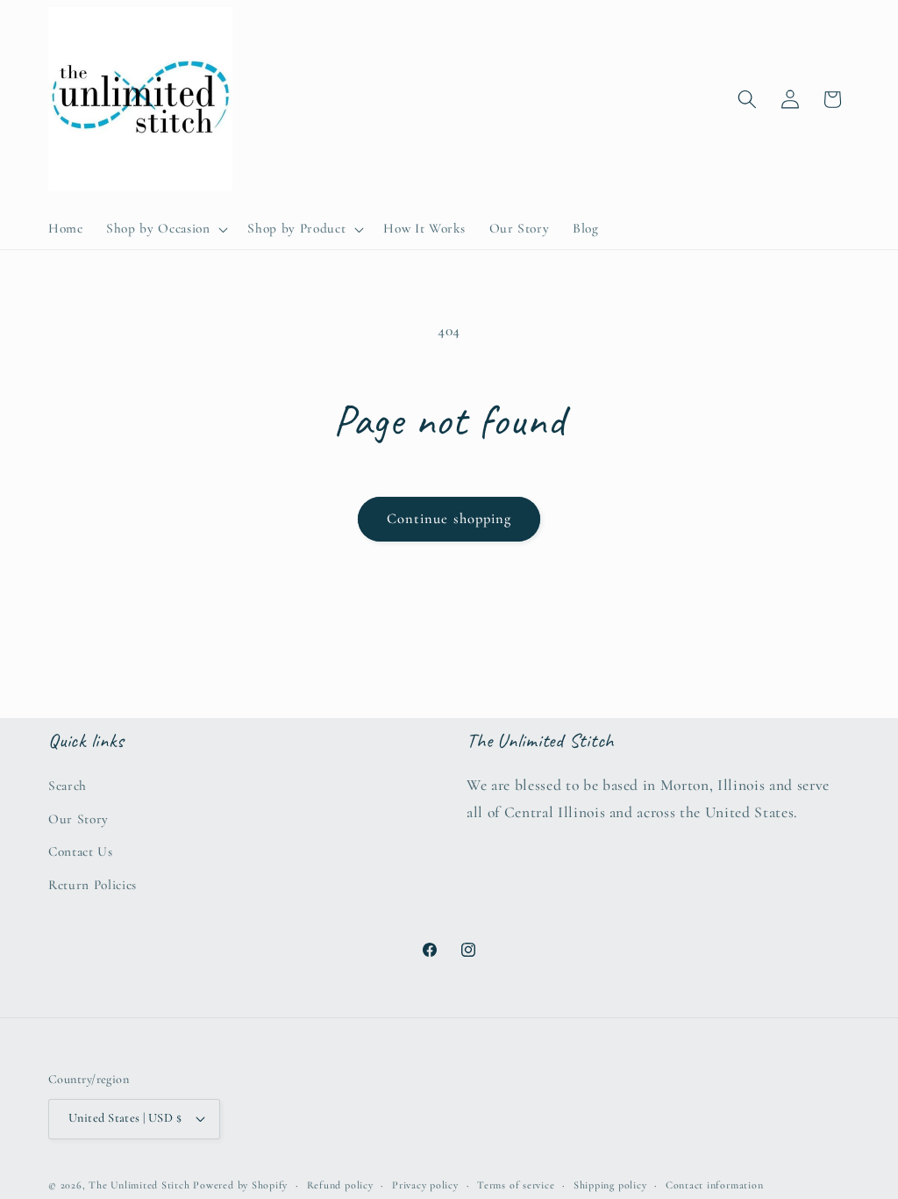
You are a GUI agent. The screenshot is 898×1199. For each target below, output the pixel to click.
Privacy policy (425, 1185)
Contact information (715, 1185)
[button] (165, 229)
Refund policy (340, 1185)
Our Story (78, 819)
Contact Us (80, 851)
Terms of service (515, 1185)
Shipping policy (610, 1185)
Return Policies (92, 885)
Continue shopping (449, 519)
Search (67, 785)
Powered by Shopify (240, 1185)
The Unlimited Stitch (139, 1185)
